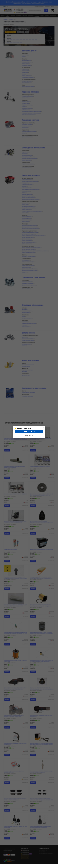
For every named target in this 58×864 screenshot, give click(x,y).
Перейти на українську (29, 431)
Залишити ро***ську (29, 435)
